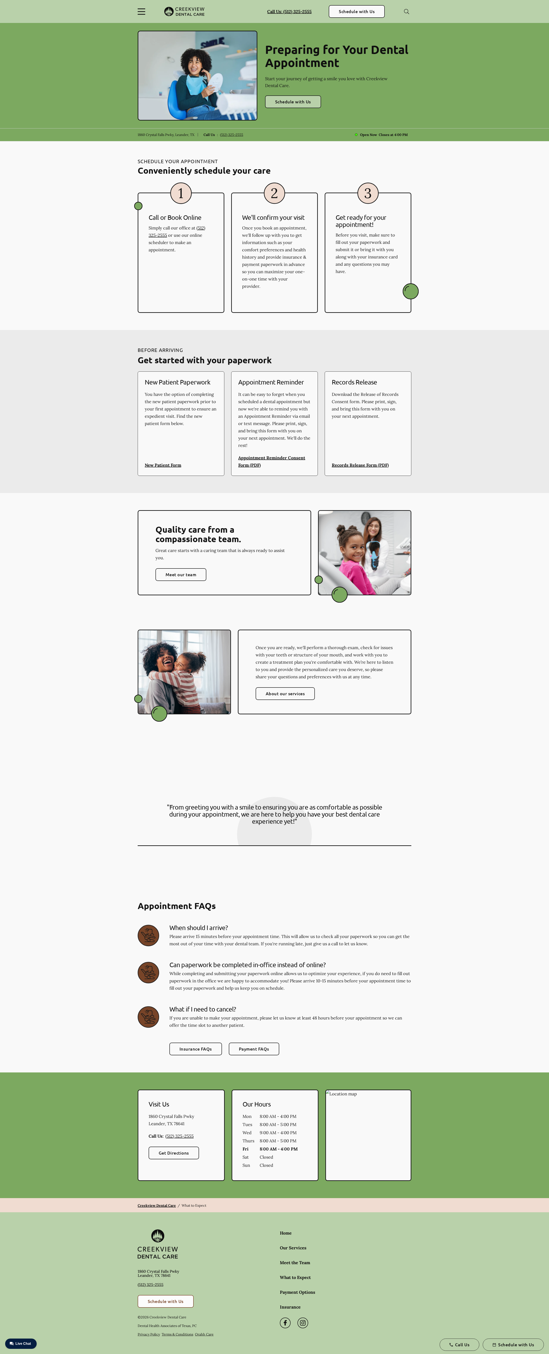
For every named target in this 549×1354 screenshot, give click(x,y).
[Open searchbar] (406, 11)
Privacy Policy (149, 1334)
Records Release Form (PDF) (360, 465)
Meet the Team (295, 1262)
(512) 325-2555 (231, 135)
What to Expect (295, 1277)
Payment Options (297, 1292)
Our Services (293, 1247)
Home (286, 1233)
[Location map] (368, 1135)
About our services (285, 693)
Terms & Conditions (177, 1334)
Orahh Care (204, 1334)
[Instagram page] (302, 1323)
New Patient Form (163, 465)
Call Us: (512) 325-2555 (289, 11)
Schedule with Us (357, 11)
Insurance (290, 1307)
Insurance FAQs (195, 1049)
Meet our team (181, 574)
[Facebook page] (285, 1323)
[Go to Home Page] (184, 11)
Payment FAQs (254, 1049)
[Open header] (142, 11)
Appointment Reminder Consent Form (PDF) (271, 461)
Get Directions (174, 1153)
